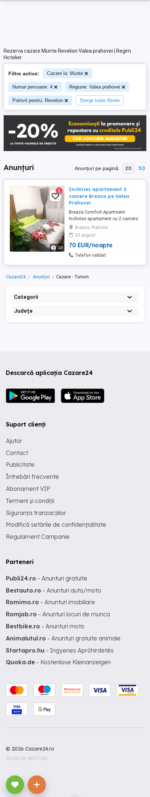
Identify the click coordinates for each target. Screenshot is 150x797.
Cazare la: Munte (65, 73)
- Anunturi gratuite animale (63, 638)
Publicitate (20, 464)
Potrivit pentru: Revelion (37, 100)
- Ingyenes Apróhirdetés (60, 650)
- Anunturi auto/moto (53, 590)
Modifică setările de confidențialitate (56, 524)
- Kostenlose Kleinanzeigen (58, 662)
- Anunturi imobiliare (50, 602)
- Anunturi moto (45, 626)
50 (141, 168)
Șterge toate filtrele (100, 100)
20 (128, 168)
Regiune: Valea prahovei (94, 87)
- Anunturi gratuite (46, 578)
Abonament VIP (28, 488)
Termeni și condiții (30, 500)
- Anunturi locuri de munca (58, 614)
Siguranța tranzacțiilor (36, 512)
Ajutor (14, 440)
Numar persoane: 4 (32, 87)
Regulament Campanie (38, 536)
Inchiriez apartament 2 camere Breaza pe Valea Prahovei (99, 195)
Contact (17, 452)
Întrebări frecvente (32, 476)
